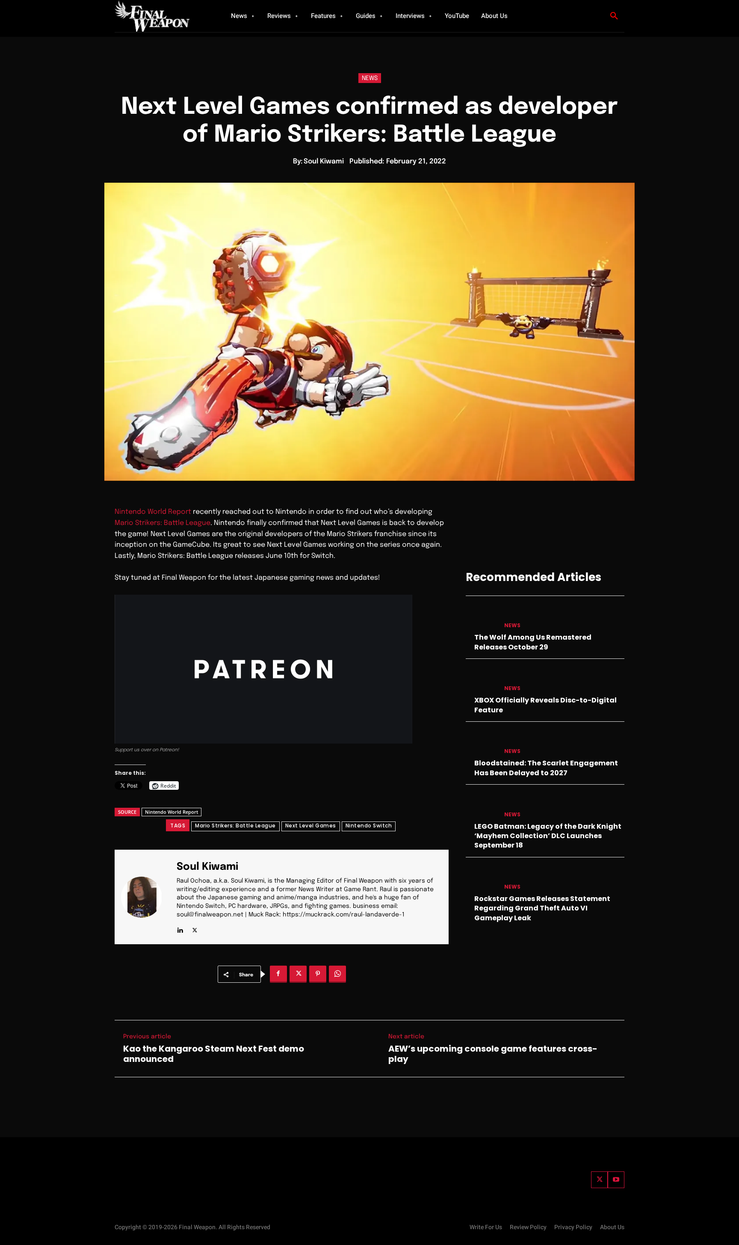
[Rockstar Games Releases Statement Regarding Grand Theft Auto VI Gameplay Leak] (481, 878)
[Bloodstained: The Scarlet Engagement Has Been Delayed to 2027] (481, 743)
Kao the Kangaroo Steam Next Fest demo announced (213, 1053)
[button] (614, 16)
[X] (195, 928)
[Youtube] (616, 1179)
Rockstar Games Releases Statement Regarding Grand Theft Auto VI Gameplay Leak (542, 908)
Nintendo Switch (369, 825)
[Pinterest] (317, 974)
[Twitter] (599, 1179)
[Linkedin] (180, 928)
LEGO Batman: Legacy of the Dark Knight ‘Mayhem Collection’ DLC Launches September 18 (547, 836)
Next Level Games (310, 825)
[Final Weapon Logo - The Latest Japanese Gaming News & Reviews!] (162, 16)
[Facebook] (278, 974)
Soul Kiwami (324, 161)
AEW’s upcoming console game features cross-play (492, 1053)
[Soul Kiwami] (146, 897)
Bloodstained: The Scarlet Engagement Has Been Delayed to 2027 (546, 767)
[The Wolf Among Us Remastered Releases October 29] (481, 617)
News (370, 78)
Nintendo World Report (153, 512)
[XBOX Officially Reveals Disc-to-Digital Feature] (481, 680)
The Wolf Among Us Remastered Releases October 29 (532, 642)
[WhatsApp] (337, 974)
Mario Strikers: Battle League (162, 523)
